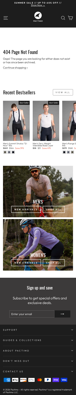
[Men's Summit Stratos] (5, 152)
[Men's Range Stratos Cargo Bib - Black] (64, 152)
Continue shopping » (15, 67)
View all (62, 92)
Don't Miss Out (16, 360)
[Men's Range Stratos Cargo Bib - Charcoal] (68, 152)
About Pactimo (16, 350)
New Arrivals (26, 209)
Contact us (13, 371)
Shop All (54, 209)
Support (10, 329)
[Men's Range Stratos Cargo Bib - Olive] (72, 152)
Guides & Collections (22, 340)
